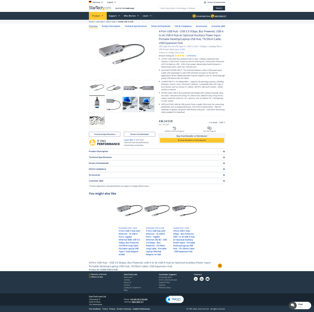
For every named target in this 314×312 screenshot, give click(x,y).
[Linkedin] (202, 279)
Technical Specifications (136, 26)
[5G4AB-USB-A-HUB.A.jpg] (113, 87)
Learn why (128, 140)
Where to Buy (97, 277)
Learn (146, 15)
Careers (127, 285)
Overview (93, 26)
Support (113, 15)
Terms (105, 309)
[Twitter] (196, 279)
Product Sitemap (124, 309)
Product (96, 15)
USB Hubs (100, 21)
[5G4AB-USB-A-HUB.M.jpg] (146, 104)
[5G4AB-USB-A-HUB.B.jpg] (130, 87)
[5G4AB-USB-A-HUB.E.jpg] (113, 104)
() (191, 55)
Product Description (111, 26)
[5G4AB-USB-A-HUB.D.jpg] (97, 104)
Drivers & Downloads (160, 26)
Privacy (112, 309)
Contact (127, 280)
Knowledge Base (203, 16)
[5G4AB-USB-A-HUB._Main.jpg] (97, 88)
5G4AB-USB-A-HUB (125, 21)
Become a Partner (99, 274)
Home (91, 21)
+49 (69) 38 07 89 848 (138, 299)
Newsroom (128, 277)
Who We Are (130, 15)
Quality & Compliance (132, 287)
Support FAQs (164, 282)
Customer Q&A (218, 26)
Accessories (201, 26)
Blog (125, 290)
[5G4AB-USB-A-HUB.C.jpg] (146, 87)
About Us (127, 282)
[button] (174, 299)
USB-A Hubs (111, 21)
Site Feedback (95, 309)
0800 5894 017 (138, 302)
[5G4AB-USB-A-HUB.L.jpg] (130, 104)
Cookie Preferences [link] (141, 309)
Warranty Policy (165, 287)
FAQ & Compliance (183, 26)
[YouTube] (207, 279)
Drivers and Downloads (168, 280)
